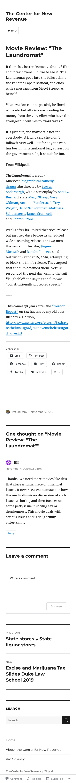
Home (11, 740)
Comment (56, 606)
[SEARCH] (66, 720)
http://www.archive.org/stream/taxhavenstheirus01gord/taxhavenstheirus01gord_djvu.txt (37, 327)
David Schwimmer (33, 208)
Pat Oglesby (19, 411)
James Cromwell (39, 214)
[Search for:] (34, 720)
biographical (31, 181)
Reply (11, 533)
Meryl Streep (38, 197)
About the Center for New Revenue (33, 750)
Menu (12, 30)
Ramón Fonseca (39, 252)
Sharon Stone (23, 219)
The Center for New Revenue (23, 771)
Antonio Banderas (34, 203)
